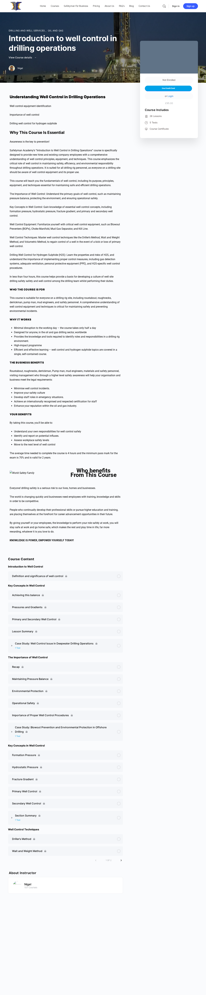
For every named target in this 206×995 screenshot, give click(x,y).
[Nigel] (17, 885)
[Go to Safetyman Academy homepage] (16, 6)
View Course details (21, 57)
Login (170, 96)
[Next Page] (121, 860)
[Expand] (11, 645)
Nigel (27, 884)
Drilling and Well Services (27, 30)
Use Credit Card (168, 88)
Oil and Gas (55, 30)
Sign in (176, 6)
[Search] (164, 6)
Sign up (191, 6)
